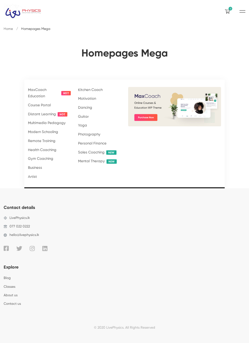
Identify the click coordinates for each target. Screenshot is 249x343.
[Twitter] (19, 248)
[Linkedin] (45, 248)
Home (8, 29)
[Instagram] (32, 248)
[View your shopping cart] (228, 11)
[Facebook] (6, 248)
